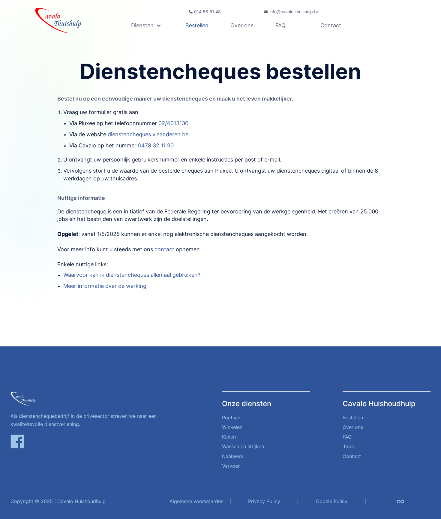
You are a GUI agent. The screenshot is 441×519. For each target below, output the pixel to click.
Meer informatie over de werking (104, 286)
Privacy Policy (264, 501)
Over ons (242, 25)
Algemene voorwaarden (197, 501)
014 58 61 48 (207, 12)
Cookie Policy (331, 501)
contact (164, 249)
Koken (229, 437)
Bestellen (196, 25)
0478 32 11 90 (156, 145)
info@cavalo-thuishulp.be (294, 12)
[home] (63, 20)
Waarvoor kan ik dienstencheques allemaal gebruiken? (131, 275)
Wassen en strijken (243, 446)
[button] (158, 26)
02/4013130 (173, 123)
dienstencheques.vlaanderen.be (148, 134)
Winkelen (232, 427)
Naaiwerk (232, 456)
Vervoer (231, 466)
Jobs (348, 446)
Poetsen (231, 418)
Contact (330, 25)
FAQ (280, 25)
